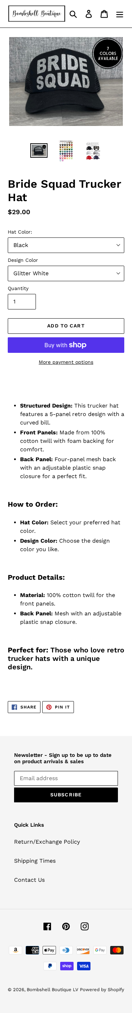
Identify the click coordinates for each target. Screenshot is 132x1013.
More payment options (66, 362)
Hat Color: (20, 232)
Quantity (18, 288)
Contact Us (29, 879)
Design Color (23, 260)
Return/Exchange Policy (47, 841)
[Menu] (119, 14)
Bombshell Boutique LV (52, 989)
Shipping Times (35, 860)
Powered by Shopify (102, 989)
